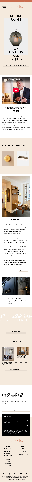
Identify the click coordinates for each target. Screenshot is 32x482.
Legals (24, 449)
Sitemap (24, 447)
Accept (11, 479)
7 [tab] (11, 363)
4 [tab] (7, 363)
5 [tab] (8, 363)
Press (8, 461)
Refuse (18, 479)
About (8, 447)
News (8, 459)
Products (7, 453)
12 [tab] (17, 363)
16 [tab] (22, 363)
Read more (23, 270)
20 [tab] (27, 363)
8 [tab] (12, 363)
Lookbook (8, 455)
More (23, 479)
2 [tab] (5, 166)
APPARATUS (24, 315)
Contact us (16, 410)
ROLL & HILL (23, 320)
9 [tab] (13, 363)
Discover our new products (16, 65)
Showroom (8, 449)
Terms (24, 451)
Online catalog (25, 1)
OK (27, 425)
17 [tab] (23, 363)
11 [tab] (16, 363)
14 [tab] (20, 363)
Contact (8, 463)
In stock (8, 465)
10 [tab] (15, 363)
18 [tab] (25, 363)
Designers (7, 451)
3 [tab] (6, 166)
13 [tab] (18, 363)
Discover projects (16, 369)
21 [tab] (28, 363)
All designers (16, 332)
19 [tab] (26, 363)
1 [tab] (4, 166)
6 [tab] (10, 363)
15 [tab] (21, 363)
